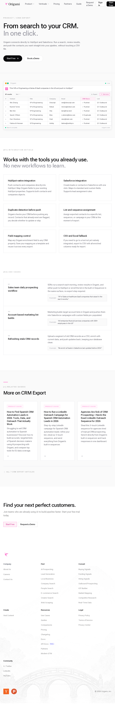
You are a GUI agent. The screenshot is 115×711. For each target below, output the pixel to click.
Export (95, 94)
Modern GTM (46, 653)
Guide (78, 4)
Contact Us (7, 579)
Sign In (100, 3)
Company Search (48, 584)
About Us (7, 569)
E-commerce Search (49, 593)
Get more (106, 94)
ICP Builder (83, 588)
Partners (68, 4)
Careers (6, 574)
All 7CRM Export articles (20, 472)
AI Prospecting (47, 569)
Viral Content (8, 615)
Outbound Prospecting (88, 584)
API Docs (47, 644)
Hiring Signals (84, 579)
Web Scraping (47, 603)
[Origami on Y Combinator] (6, 691)
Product (28, 4)
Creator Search (47, 598)
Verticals (43, 4)
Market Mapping (85, 593)
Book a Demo (33, 58)
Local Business (47, 579)
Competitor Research (87, 598)
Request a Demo (90, 4)
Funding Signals (85, 574)
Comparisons (46, 625)
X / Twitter (7, 666)
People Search (47, 588)
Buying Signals (84, 569)
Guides (44, 620)
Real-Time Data (85, 603)
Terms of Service (86, 620)
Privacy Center (84, 625)
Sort (17, 94)
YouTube (7, 676)
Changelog (45, 634)
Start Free (11, 58)
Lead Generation (48, 574)
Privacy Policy (84, 615)
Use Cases (45, 615)
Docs (43, 639)
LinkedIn (6, 671)
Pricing (57, 4)
